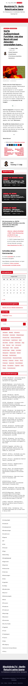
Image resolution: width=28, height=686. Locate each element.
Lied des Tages (6, 350)
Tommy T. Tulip (14, 48)
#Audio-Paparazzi (12, 52)
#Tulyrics (4, 637)
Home (2, 683)
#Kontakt (10, 683)
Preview (16, 360)
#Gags (4, 551)
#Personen (5, 603)
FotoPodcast (17, 342)
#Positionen (5, 606)
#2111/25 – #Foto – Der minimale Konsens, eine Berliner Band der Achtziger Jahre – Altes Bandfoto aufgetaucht (13, 470)
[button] (26, 20)
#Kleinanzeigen (6, 575)
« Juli (3, 299)
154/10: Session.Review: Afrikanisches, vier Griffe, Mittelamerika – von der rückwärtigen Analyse (9, 151)
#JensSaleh (12, 335)
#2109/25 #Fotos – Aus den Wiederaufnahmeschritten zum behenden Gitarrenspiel (12, 483)
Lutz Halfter (18, 350)
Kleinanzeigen (6, 347)
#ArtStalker (5, 332)
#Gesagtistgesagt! (6, 558)
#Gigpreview (5, 561)
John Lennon (18, 345)
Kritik (11, 347)
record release (19, 363)
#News (4, 599)
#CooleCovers (6, 534)
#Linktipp (4, 585)
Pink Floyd (5, 360)
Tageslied (17, 365)
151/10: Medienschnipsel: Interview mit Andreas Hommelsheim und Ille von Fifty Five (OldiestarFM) (19, 151)
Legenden (16, 347)
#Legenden (6, 179)
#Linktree (15, 683)
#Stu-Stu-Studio (6, 623)
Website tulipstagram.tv (17, 307)
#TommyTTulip (6, 337)
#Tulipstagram (6, 634)
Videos (4, 368)
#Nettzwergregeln (6, 596)
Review (4, 365)
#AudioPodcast (12, 54)
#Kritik (4, 579)
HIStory (4, 651)
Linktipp (12, 350)
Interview (8, 345)
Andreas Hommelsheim (16, 337)
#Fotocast (4, 547)
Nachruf (18, 352)
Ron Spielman (10, 365)
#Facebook (16, 332)
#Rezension (5, 617)
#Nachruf (4, 592)
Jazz (13, 345)
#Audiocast (6, 28)
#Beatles (11, 332)
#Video (4, 641)
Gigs (4, 345)
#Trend (4, 630)
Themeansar (13, 679)
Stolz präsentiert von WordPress (9, 678)
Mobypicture (5, 352)
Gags (23, 342)
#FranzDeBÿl (5, 335)
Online (7, 315)
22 (20, 290)
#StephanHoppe (20, 335)
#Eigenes (4, 537)
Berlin (20, 340)
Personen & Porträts (7, 357)
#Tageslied (5, 627)
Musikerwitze (12, 352)
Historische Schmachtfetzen (9, 648)
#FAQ (3, 544)
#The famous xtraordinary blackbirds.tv (15, 57)
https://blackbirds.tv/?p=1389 (14, 245)
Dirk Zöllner (5, 342)
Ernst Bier (11, 342)
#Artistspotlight (6, 520)
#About (5, 683)
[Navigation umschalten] (14, 21)
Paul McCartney (12, 355)
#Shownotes (5, 620)
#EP (10, 177)
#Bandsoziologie (6, 530)
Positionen (11, 360)
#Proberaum (5, 610)
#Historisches (15, 177)
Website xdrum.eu (6, 307)
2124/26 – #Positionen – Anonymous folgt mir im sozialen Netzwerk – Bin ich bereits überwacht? (14, 379)
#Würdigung (5, 644)
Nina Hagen (5, 355)
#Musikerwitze (6, 589)
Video (22, 365)
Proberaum (5, 363)
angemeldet (10, 256)
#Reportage (5, 613)
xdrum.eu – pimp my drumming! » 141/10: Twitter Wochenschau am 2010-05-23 (15, 233)
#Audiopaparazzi (13, 28)
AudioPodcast (15, 340)
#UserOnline (20, 683)
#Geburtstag (5, 554)
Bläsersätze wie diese (19, 142)
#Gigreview (5, 565)
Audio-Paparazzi (6, 340)
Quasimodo (11, 363)
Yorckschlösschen (11, 368)
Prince (21, 360)
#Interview (21, 177)
